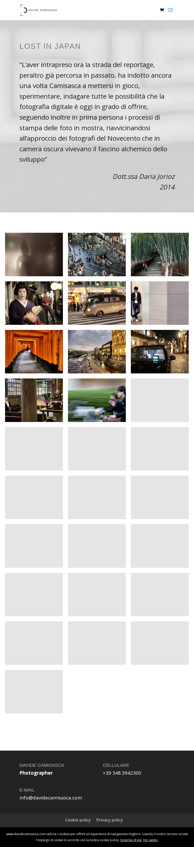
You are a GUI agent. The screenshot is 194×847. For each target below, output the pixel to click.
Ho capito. (150, 840)
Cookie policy (78, 820)
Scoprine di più (131, 840)
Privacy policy (109, 820)
